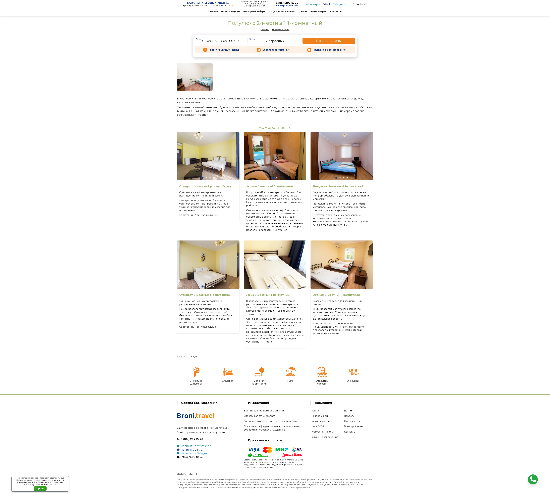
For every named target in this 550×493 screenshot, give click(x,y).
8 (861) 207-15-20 (287, 3)
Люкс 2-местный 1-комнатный (268, 295)
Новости (349, 416)
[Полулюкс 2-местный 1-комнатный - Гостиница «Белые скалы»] (195, 77)
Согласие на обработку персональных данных (272, 421)
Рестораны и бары (254, 11)
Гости (252, 39)
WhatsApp (313, 4)
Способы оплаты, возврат (259, 416)
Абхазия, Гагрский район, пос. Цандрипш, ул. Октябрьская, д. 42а (254, 4)
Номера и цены (230, 11)
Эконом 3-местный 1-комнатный (336, 295)
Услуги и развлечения (282, 11)
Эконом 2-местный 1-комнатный (269, 186)
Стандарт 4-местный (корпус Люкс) (205, 186)
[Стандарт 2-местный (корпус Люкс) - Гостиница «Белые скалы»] (208, 264)
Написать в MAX (192, 449)
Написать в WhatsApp (196, 446)
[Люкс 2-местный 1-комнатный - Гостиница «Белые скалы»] (275, 264)
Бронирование (353, 426)
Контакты (336, 11)
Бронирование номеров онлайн (264, 410)
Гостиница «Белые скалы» (208, 3)
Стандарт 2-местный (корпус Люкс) (205, 295)
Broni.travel (190, 474)
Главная (213, 11)
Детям (303, 11)
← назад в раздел (187, 356)
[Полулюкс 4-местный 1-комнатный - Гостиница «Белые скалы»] (342, 156)
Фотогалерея (319, 11)
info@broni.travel (192, 457)
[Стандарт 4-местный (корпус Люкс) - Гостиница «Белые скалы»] (208, 156)
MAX (326, 4)
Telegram (339, 4)
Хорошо (40, 488)
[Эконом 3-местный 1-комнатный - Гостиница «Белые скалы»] (342, 264)
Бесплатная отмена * (275, 49)
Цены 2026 (317, 426)
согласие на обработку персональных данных (43, 483)
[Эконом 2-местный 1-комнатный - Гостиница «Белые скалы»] (275, 156)
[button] (203, 178)
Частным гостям (321, 421)
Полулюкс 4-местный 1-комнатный (338, 186)
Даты (198, 39)
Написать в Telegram (195, 453)
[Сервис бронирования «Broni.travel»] (360, 4)
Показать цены (329, 41)
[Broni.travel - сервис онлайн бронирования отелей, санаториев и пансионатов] (196, 415)
